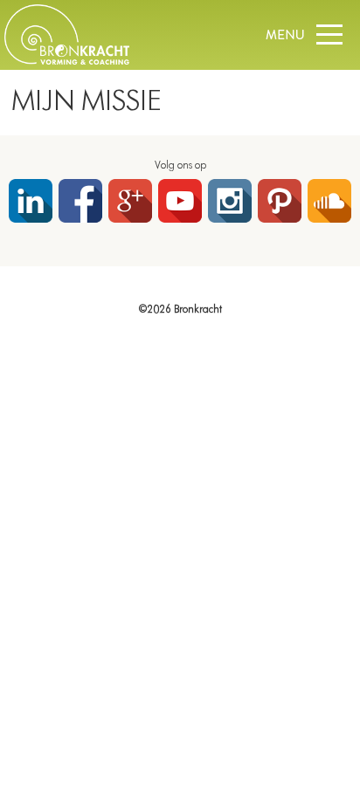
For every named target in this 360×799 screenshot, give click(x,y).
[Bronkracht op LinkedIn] (30, 201)
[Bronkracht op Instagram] (230, 201)
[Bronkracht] (66, 61)
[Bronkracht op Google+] (130, 201)
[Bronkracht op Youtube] (180, 201)
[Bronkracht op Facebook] (80, 201)
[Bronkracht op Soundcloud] (329, 201)
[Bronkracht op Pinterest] (279, 201)
